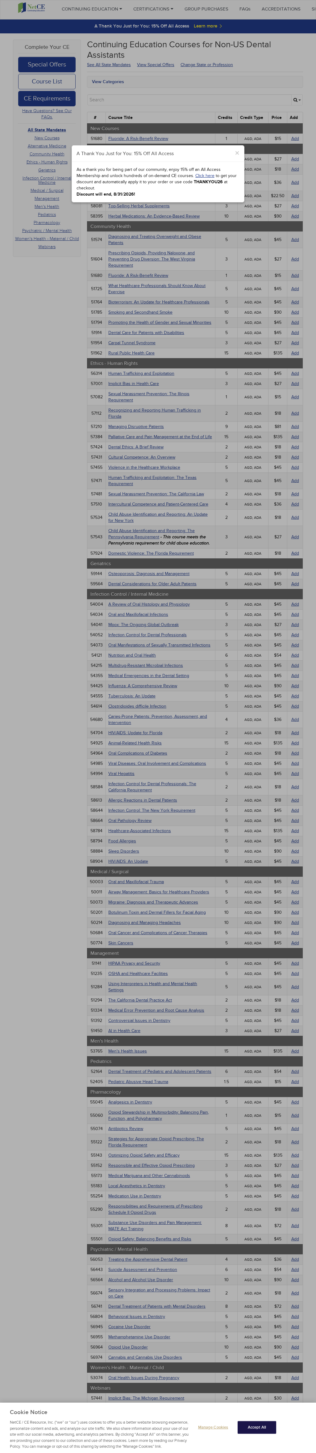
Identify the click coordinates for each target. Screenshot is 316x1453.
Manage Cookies (213, 1427)
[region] (158, 1428)
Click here (204, 175)
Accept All (257, 1427)
